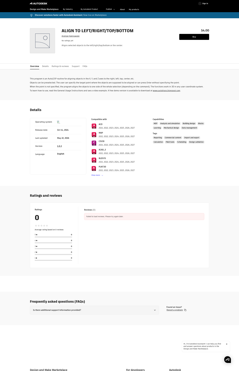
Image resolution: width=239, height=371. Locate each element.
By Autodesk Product (89, 9)
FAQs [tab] (85, 66)
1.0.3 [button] (59, 146)
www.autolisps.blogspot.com (166, 90)
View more (95, 175)
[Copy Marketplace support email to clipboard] (185, 310)
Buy (194, 36)
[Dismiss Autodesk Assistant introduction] (227, 344)
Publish (109, 9)
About (122, 9)
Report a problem (175, 310)
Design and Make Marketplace (44, 9)
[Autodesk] (38, 3)
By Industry (68, 9)
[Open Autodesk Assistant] (227, 359)
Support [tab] (76, 66)
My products (134, 9)
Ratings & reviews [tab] (60, 66)
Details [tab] (45, 66)
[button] (94, 310)
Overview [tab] (34, 66)
